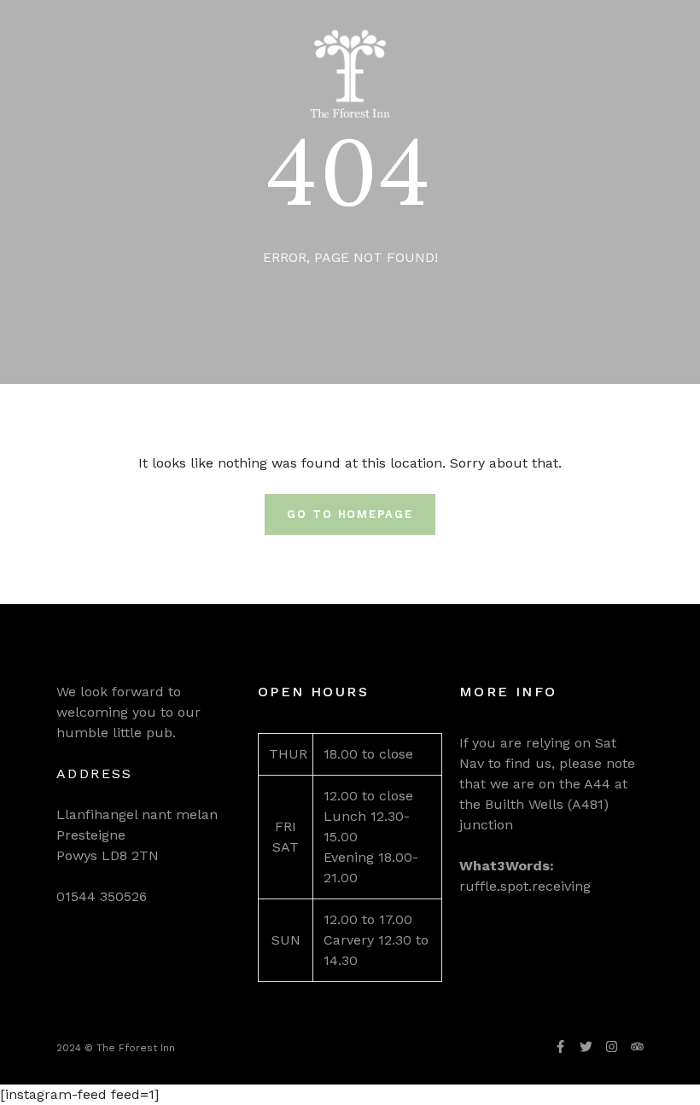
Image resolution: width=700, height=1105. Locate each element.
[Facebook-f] (560, 1046)
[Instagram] (611, 1046)
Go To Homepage (350, 514)
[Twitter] (586, 1046)
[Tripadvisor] (637, 1046)
